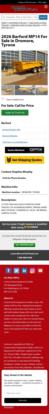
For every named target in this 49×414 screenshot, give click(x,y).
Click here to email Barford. (15, 142)
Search (43, 17)
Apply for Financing (14, 112)
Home (3, 23)
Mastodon (8, 407)
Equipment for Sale (18, 23)
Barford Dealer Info (11, 129)
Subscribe (23, 400)
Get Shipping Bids (24, 245)
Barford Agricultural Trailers (25, 25)
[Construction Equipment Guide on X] (17, 272)
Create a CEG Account (27, 2)
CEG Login (42, 2)
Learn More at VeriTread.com (25, 253)
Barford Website (10, 135)
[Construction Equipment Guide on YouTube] (41, 272)
